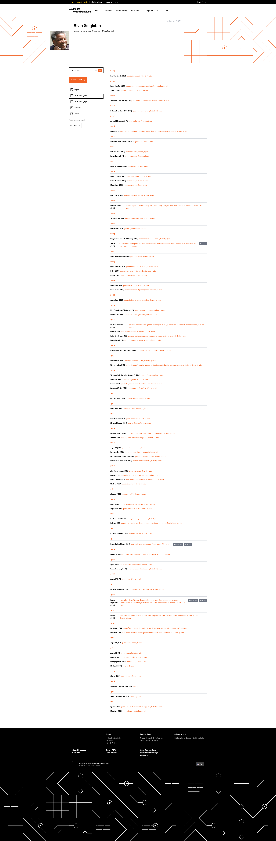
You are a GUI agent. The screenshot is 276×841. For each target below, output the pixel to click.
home (97, 10)
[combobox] (86, 70)
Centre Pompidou (111, 753)
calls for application (97, 2)
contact (165, 10)
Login (199, 2)
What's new (135, 10)
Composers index (151, 10)
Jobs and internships (79, 750)
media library (121, 10)
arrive (116, 2)
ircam (72, 2)
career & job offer (82, 2)
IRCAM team (76, 753)
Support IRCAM (111, 750)
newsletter (109, 2)
